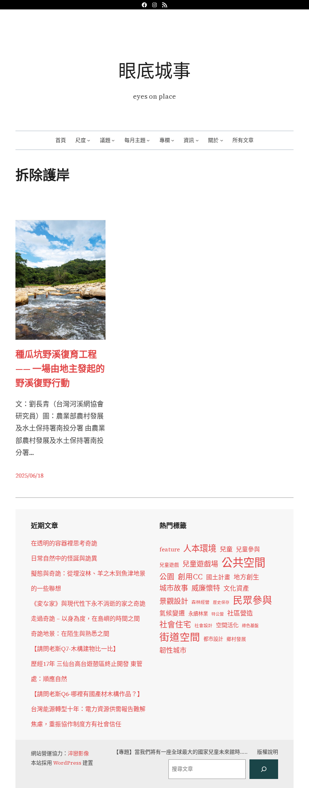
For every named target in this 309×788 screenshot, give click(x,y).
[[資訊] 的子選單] (197, 140)
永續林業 (198, 613)
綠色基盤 (250, 626)
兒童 (226, 549)
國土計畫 (218, 577)
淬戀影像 (78, 753)
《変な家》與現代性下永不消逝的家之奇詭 (88, 603)
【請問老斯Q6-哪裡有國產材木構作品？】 (87, 694)
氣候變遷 (172, 613)
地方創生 (246, 577)
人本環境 (199, 548)
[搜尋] (263, 769)
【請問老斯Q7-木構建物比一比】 (75, 648)
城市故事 (173, 588)
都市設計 (213, 638)
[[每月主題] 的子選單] (148, 140)
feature (169, 549)
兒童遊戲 (169, 565)
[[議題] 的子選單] (113, 140)
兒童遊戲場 (200, 564)
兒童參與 (248, 549)
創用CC (190, 577)
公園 (166, 577)
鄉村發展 (236, 639)
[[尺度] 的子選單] (88, 140)
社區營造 (240, 613)
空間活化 (227, 625)
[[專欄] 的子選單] (172, 140)
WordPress (67, 763)
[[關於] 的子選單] (221, 140)
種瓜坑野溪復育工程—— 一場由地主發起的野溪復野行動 (60, 368)
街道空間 (179, 637)
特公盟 (217, 614)
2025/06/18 (29, 475)
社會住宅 (175, 624)
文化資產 (236, 588)
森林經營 (200, 602)
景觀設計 (173, 601)
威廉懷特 (205, 588)
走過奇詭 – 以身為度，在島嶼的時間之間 (85, 618)
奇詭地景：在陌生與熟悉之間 (70, 633)
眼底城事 (154, 71)
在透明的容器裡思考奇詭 (64, 543)
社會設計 (203, 626)
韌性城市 (173, 650)
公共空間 (243, 562)
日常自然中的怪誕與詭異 (64, 558)
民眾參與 (252, 600)
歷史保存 (221, 602)
